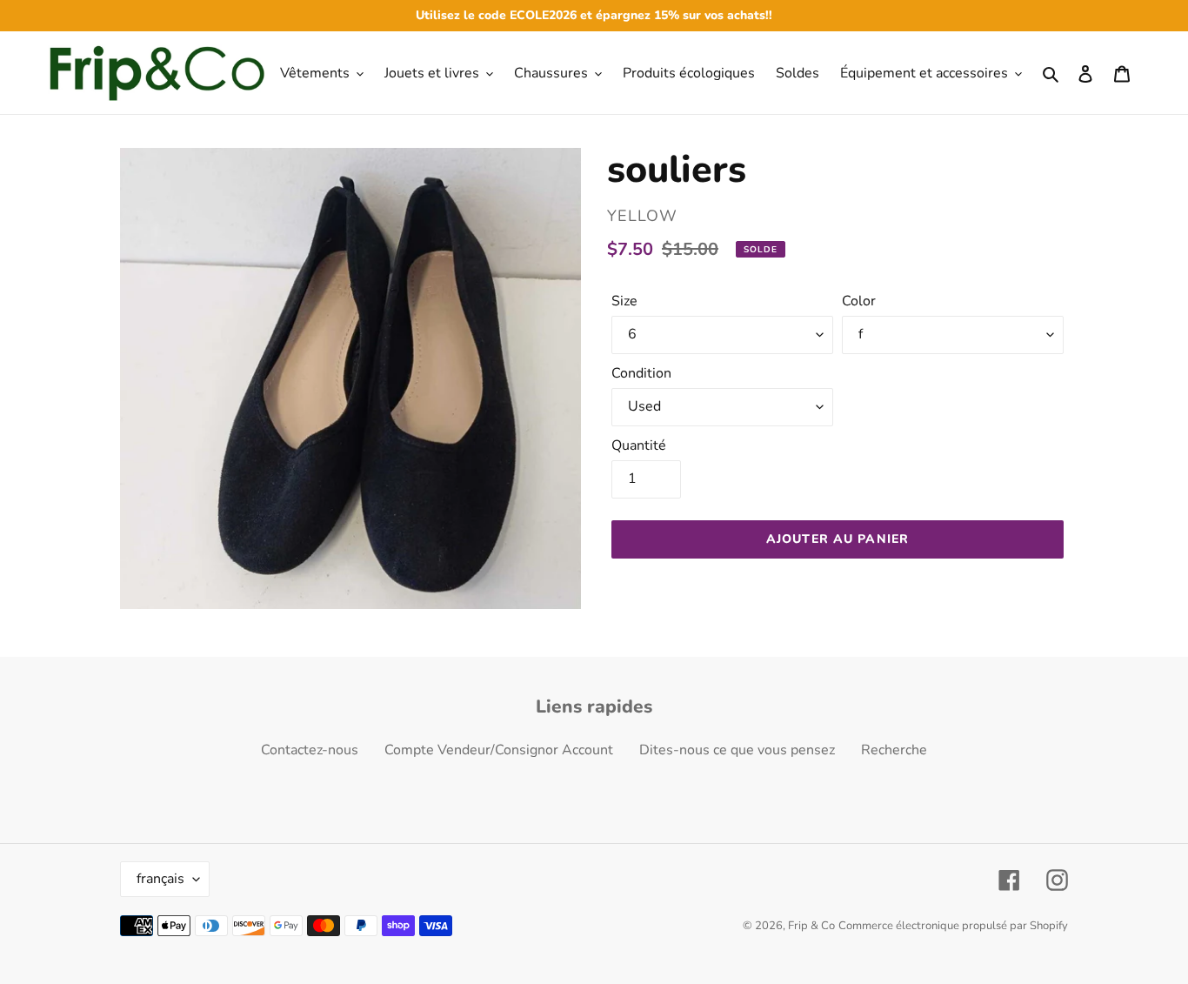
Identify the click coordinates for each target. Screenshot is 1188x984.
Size (624, 301)
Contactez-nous (309, 750)
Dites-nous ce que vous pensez (737, 750)
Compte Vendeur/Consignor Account (498, 750)
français (160, 878)
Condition (641, 373)
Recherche (894, 750)
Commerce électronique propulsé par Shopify (953, 926)
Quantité (638, 445)
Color (859, 301)
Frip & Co (811, 926)
